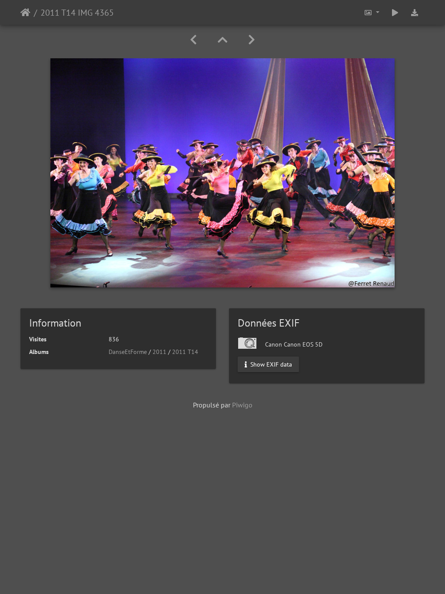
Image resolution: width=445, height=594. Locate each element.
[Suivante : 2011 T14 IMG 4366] (252, 40)
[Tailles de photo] (371, 12)
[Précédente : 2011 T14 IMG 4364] (193, 40)
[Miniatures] (222, 40)
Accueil (25, 12)
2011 (159, 352)
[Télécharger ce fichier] (415, 12)
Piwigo (242, 404)
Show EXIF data (270, 364)
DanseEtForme (128, 352)
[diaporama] (395, 12)
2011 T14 (185, 352)
